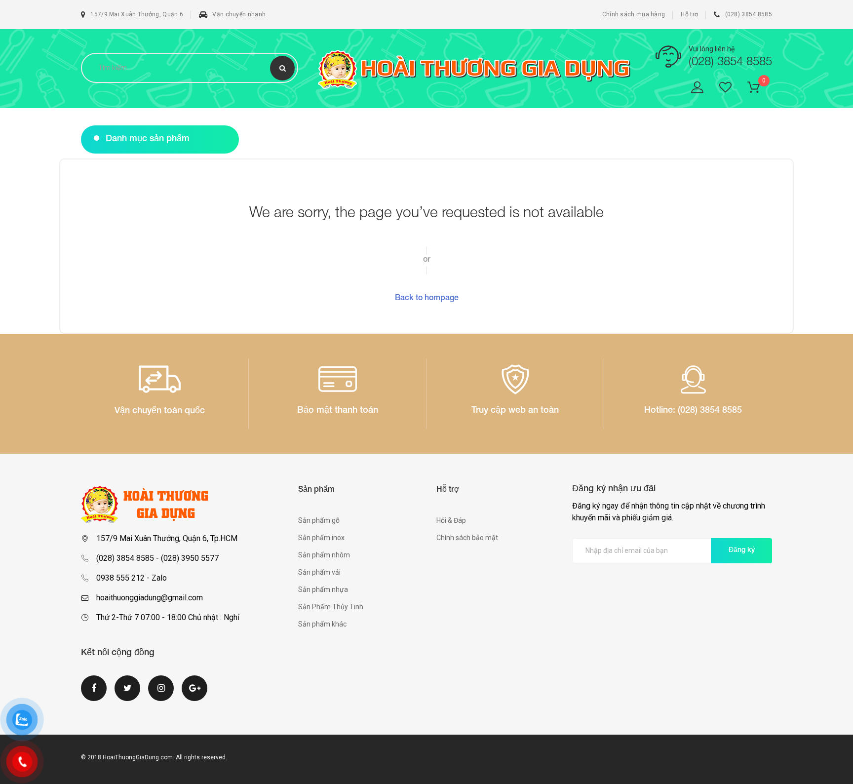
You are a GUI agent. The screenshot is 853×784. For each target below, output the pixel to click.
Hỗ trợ (689, 14)
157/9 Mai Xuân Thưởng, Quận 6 (136, 14)
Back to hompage (427, 299)
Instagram (161, 694)
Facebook (94, 694)
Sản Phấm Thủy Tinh (330, 607)
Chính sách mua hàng (633, 14)
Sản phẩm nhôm (324, 555)
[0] (759, 89)
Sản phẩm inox (321, 538)
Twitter (127, 694)
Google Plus (194, 694)
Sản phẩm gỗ (319, 520)
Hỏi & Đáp (451, 520)
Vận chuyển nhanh (239, 14)
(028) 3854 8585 (748, 14)
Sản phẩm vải (319, 572)
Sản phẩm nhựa (323, 589)
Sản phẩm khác (322, 624)
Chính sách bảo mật (467, 538)
